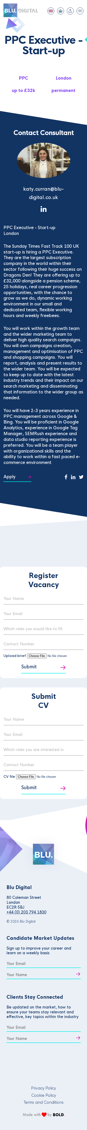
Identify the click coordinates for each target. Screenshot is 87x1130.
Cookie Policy (43, 1095)
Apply (9, 476)
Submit (29, 667)
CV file (9, 776)
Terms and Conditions (43, 1102)
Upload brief (14, 655)
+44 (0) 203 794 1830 (26, 912)
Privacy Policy (43, 1088)
